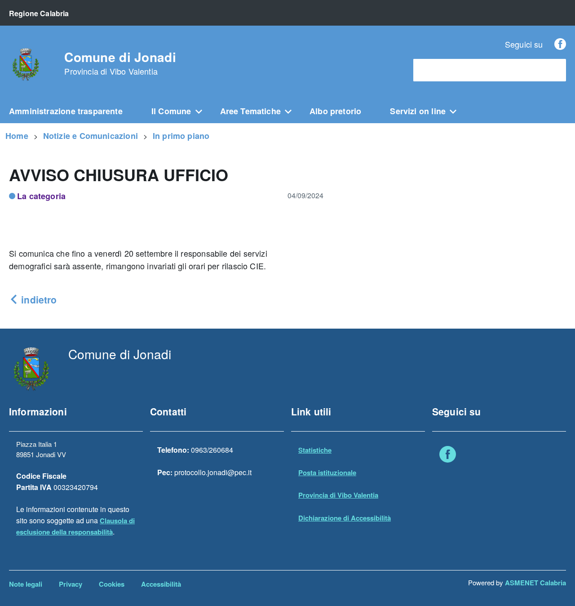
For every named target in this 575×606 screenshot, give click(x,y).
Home (16, 136)
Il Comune (171, 111)
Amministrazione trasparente (66, 111)
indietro (37, 299)
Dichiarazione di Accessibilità (344, 518)
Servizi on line (418, 111)
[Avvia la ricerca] (555, 70)
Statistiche (315, 450)
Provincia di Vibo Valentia (338, 495)
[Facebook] (560, 44)
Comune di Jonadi (120, 63)
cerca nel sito (439, 70)
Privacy (70, 584)
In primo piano (181, 136)
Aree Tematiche (250, 111)
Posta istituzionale (327, 472)
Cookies (111, 584)
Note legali (25, 584)
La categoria (41, 196)
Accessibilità (161, 584)
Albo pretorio (335, 111)
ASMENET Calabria (535, 583)
